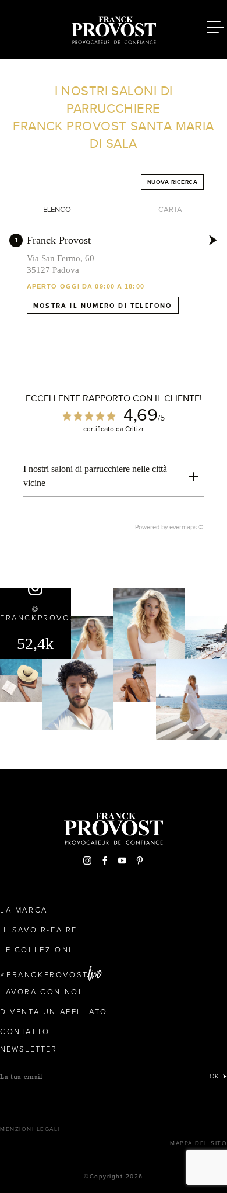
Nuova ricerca (172, 182)
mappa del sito (198, 1143)
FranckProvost (47, 975)
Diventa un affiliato (54, 1012)
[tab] (113, 476)
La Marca (24, 910)
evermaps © (186, 526)
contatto (25, 1031)
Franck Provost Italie (113, 28)
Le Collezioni (36, 950)
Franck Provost (59, 240)
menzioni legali (30, 1129)
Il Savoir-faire (38, 930)
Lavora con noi (40, 992)
